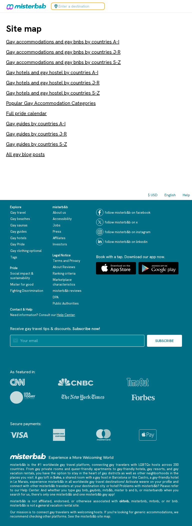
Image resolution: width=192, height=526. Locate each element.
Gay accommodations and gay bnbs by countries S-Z (63, 62)
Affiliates (59, 238)
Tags (13, 257)
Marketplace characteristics (64, 282)
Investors (60, 244)
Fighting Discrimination (26, 291)
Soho (57, 477)
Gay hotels (18, 238)
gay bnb (82, 490)
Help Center (66, 315)
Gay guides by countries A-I (36, 123)
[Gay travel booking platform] (28, 456)
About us (59, 212)
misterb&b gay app (100, 494)
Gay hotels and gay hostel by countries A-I (52, 72)
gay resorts (156, 469)
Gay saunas (19, 225)
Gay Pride (17, 244)
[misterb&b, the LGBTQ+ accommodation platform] (25, 6)
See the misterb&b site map (89, 516)
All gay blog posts (25, 154)
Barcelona (119, 477)
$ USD (153, 195)
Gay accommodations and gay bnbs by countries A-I (62, 41)
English (170, 195)
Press (57, 231)
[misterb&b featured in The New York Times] (83, 397)
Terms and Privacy (66, 261)
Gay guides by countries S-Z (36, 144)
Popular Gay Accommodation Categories (51, 103)
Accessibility (62, 219)
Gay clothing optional (26, 251)
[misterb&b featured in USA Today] (22, 397)
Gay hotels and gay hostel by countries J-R (53, 82)
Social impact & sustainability (21, 275)
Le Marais (21, 482)
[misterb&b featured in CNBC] (75, 382)
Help (186, 195)
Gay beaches (20, 219)
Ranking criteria (64, 273)
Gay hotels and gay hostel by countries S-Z (53, 93)
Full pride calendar (26, 113)
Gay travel (18, 212)
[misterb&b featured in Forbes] (143, 397)
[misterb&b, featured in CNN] (17, 382)
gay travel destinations (107, 482)
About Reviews (64, 267)
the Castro (140, 477)
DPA (55, 297)
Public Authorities (66, 303)
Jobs (56, 225)
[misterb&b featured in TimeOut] (138, 382)
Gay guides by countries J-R (36, 134)
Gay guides (18, 231)
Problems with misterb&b (139, 486)
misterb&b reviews (67, 291)
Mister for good (22, 284)
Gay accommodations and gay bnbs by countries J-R (63, 52)
